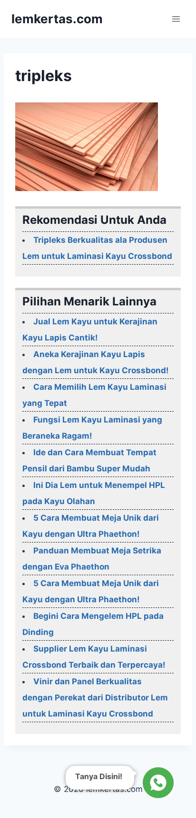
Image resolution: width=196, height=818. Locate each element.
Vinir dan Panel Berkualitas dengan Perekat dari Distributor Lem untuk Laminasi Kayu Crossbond (95, 697)
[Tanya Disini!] (156, 782)
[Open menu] (176, 18)
